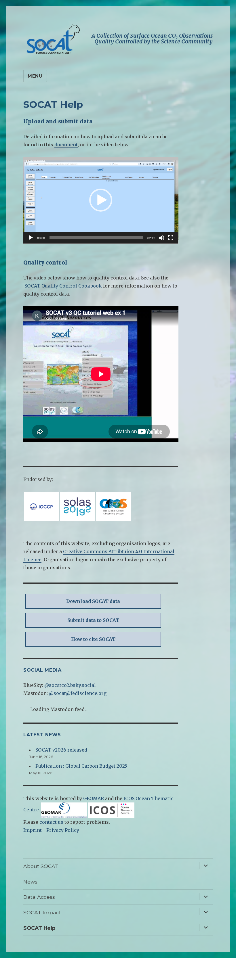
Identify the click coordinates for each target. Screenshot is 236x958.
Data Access (39, 897)
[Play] (31, 238)
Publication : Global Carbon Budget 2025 (81, 766)
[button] (100, 200)
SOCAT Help (39, 928)
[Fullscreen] (171, 238)
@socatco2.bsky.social (70, 685)
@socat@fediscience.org (77, 693)
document (66, 144)
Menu (35, 76)
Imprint (32, 830)
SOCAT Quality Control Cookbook (63, 286)
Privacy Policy (62, 830)
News (30, 882)
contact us (51, 822)
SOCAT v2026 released (61, 750)
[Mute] (161, 238)
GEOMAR (93, 798)
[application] (100, 200)
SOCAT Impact (42, 912)
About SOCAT (40, 866)
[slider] (96, 237)
